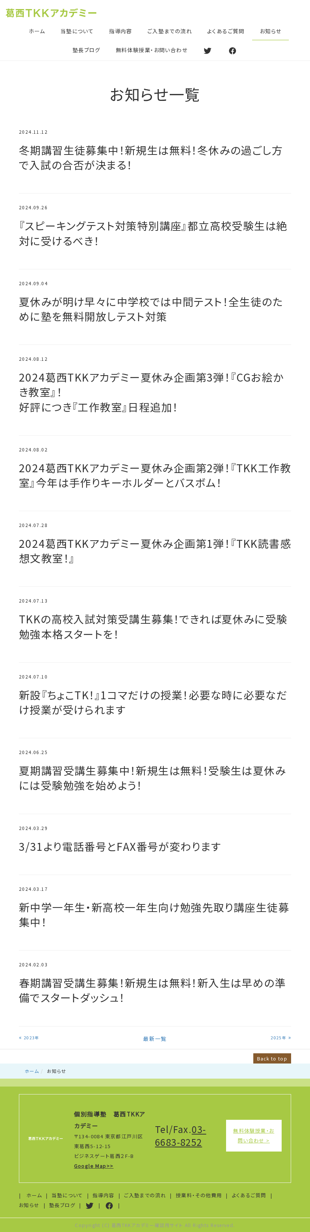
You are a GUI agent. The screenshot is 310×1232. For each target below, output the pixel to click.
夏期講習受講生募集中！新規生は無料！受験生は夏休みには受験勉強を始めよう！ (152, 778)
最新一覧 (155, 1038)
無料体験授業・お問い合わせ (152, 50)
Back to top (272, 1058)
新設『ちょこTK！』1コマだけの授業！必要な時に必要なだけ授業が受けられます (153, 702)
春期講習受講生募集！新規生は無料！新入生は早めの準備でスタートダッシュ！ (152, 990)
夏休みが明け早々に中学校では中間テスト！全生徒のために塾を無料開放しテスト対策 (151, 309)
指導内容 (120, 31)
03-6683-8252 (180, 1135)
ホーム (37, 31)
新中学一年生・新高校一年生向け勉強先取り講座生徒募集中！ (154, 914)
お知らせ (271, 31)
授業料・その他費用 (199, 1195)
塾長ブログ (87, 50)
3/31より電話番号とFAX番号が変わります (120, 846)
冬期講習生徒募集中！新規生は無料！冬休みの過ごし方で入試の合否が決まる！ (151, 157)
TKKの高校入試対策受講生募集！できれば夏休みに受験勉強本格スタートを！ (153, 626)
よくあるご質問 (226, 31)
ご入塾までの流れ (169, 31)
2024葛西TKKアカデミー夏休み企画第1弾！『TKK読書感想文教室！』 (155, 551)
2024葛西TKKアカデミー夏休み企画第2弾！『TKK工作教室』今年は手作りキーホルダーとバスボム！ (155, 475)
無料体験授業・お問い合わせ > (253, 1135)
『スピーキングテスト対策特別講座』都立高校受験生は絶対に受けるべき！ (153, 233)
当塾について (77, 31)
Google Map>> (94, 1165)
